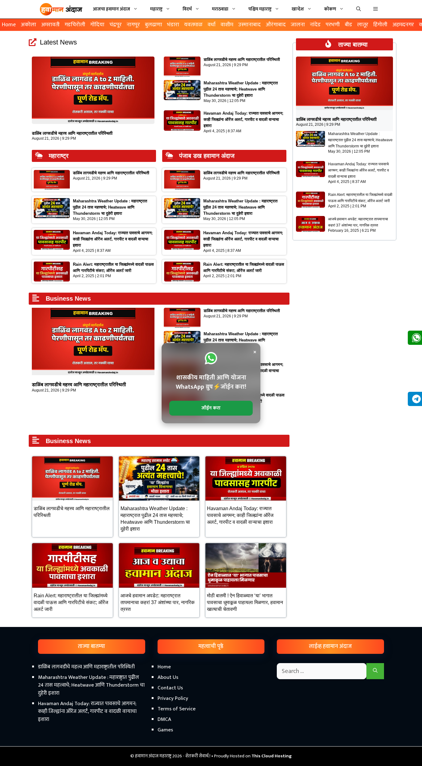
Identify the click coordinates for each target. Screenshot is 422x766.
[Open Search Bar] (358, 9)
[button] (375, 9)
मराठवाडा (220, 9)
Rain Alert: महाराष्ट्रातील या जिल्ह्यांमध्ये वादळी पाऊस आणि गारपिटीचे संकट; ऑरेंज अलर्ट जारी (71, 602)
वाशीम (227, 24)
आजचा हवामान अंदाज (111, 9)
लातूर (362, 24)
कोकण (330, 9)
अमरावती (50, 24)
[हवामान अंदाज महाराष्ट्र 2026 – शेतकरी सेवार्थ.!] (61, 9)
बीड (348, 24)
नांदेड (315, 24)
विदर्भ (187, 9)
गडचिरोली (75, 24)
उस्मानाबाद (249, 24)
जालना (298, 24)
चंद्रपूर (115, 24)
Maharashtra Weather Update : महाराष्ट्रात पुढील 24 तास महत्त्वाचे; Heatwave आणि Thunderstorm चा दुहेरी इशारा (241, 89)
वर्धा (212, 24)
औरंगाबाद (276, 24)
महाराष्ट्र (156, 9)
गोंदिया (97, 24)
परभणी (333, 24)
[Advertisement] (211, 713)
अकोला (28, 24)
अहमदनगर (403, 24)
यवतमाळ (193, 24)
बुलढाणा (153, 24)
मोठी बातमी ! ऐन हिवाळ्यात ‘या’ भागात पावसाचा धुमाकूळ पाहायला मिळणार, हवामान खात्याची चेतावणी (245, 602)
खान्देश (298, 9)
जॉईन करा (211, 408)
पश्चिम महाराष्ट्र (260, 9)
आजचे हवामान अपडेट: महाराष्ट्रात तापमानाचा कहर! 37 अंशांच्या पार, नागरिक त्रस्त (157, 602)
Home (9, 24)
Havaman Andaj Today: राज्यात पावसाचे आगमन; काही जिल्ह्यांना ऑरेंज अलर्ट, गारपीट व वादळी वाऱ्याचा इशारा (243, 119)
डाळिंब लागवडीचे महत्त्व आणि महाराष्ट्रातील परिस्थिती (72, 133)
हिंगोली (380, 24)
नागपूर (133, 24)
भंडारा (173, 24)
